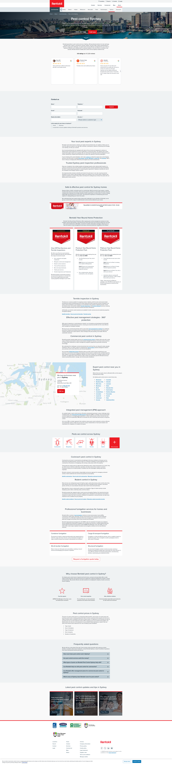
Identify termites (66, 314)
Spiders (103, 447)
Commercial (69, 748)
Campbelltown (99, 392)
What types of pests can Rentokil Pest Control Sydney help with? (82, 662)
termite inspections (85, 306)
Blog (67, 750)
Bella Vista (98, 383)
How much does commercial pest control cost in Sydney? (59, 699)
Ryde (107, 398)
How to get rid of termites (77, 314)
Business (61, 125)
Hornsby (98, 400)
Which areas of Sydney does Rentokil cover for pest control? (81, 677)
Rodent (80, 447)
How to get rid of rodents (81, 499)
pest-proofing (91, 347)
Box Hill (98, 390)
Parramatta (81, 158)
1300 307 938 (81, 32)
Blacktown (91, 158)
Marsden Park (109, 388)
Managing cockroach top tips (95, 476)
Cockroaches (57, 447)
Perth (96, 9)
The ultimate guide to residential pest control (108, 698)
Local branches (54, 9)
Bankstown (98, 379)
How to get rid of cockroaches (80, 476)
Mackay (64, 9)
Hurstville (108, 379)
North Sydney (109, 390)
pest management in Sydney (95, 328)
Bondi (97, 388)
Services (68, 746)
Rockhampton (104, 9)
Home (51, 14)
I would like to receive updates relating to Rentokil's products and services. (70, 127)
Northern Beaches (110, 392)
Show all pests (114, 447)
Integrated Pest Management (79, 414)
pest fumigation (78, 515)
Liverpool (104, 158)
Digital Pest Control (74, 351)
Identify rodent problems (68, 499)
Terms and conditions (85, 754)
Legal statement (84, 750)
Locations (102, 1)
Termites (92, 447)
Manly (107, 385)
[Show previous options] (61, 10)
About (55, 14)
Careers (82, 741)
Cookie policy (83, 748)
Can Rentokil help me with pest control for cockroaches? (80, 666)
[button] (86, 38)
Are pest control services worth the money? (76, 658)
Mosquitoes (69, 447)
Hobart (75, 9)
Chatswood (98, 398)
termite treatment (96, 306)
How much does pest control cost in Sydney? (76, 654)
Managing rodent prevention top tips (96, 499)
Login (121, 1)
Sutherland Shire (110, 400)
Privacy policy (83, 746)
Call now (92, 32)
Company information (85, 744)
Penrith (86, 158)
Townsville (118, 9)
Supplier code (83, 752)
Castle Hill (96, 158)
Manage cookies (84, 756)
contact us (88, 157)
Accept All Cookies (136, 761)
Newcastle (90, 9)
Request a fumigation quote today (86, 559)
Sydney (111, 9)
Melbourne (82, 9)
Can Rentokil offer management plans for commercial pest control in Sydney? (83, 671)
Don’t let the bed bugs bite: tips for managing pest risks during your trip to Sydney (86, 698)
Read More (55, 712)
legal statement (112, 752)
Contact (115, 1)
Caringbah (98, 394)
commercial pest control (89, 339)
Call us (61, 391)
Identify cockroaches (67, 476)
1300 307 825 (66, 385)
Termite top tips (87, 314)
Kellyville (108, 381)
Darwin (70, 9)
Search (109, 1)
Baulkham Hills (99, 381)
